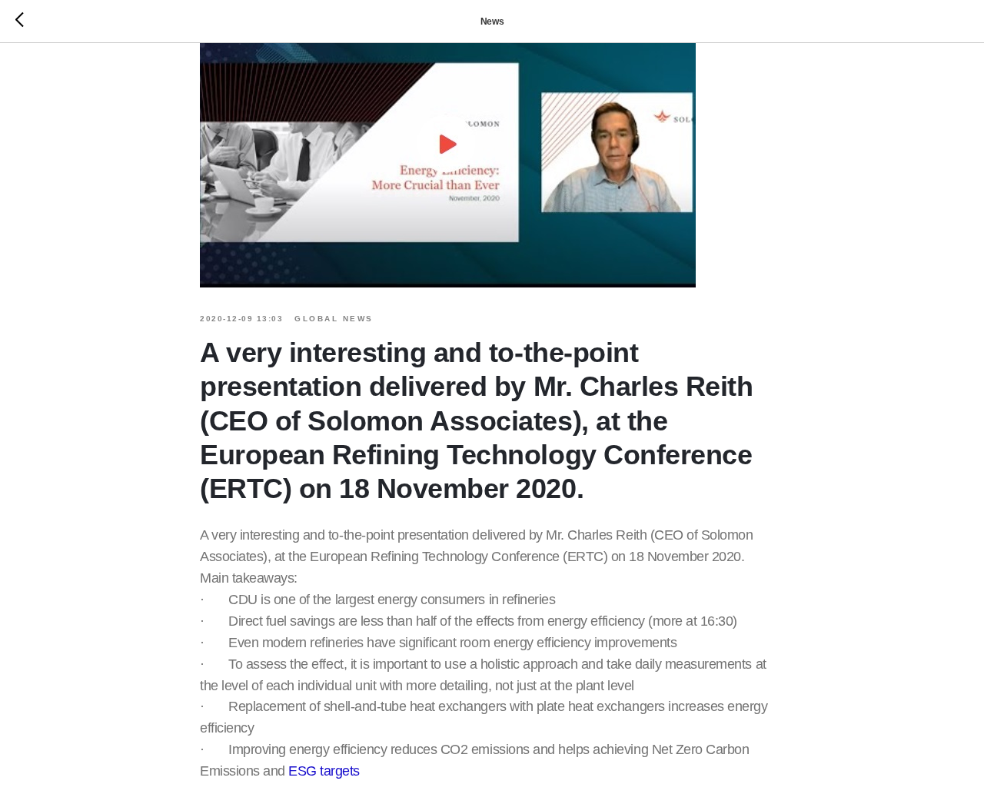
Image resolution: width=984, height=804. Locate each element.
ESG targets (324, 771)
